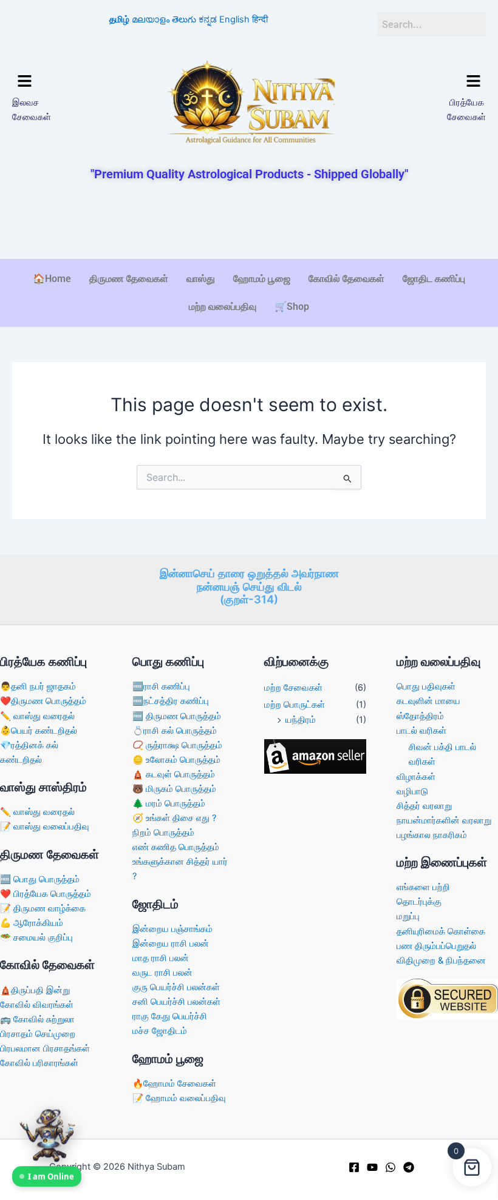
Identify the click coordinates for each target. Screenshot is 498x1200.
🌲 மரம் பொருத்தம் (168, 803)
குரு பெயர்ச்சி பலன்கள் (176, 987)
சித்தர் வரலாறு (424, 805)
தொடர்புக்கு (419, 901)
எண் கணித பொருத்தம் (175, 847)
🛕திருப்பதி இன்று (35, 990)
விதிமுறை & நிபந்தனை (441, 960)
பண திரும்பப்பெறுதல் (436, 945)
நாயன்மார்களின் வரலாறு (444, 820)
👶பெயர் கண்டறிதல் (38, 730)
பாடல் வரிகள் (421, 730)
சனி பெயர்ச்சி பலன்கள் (176, 1001)
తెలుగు (184, 19)
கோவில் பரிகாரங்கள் (39, 1063)
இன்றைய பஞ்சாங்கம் (172, 928)
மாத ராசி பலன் (160, 958)
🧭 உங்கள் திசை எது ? (174, 818)
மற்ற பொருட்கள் (294, 704)
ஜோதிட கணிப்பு (434, 278)
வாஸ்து (200, 278)
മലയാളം (150, 19)
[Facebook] (354, 1167)
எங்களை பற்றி (423, 887)
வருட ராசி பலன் (162, 972)
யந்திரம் (300, 719)
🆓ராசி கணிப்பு (161, 686)
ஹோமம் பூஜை (261, 278)
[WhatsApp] (390, 1167)
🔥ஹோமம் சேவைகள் (174, 1083)
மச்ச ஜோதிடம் (159, 1030)
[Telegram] (408, 1167)
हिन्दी (260, 19)
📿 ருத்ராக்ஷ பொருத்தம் (177, 745)
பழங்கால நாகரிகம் (432, 835)
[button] (66, 82)
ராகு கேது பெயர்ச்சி (169, 1016)
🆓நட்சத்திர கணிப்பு (170, 701)
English (234, 19)
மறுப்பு (408, 916)
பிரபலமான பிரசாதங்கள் (45, 1048)
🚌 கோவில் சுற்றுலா (37, 1019)
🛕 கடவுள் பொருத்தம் (173, 774)
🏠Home (52, 278)
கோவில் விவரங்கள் (36, 1004)
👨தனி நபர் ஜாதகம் (38, 686)
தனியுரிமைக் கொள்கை (441, 931)
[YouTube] (372, 1167)
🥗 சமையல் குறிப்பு (36, 937)
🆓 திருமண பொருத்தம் (176, 716)
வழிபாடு (412, 791)
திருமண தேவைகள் (128, 278)
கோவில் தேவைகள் (346, 278)
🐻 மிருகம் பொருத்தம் (174, 788)
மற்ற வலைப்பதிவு (222, 306)
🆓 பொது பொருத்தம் (40, 879)
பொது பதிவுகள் (426, 686)
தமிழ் (119, 19)
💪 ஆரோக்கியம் (31, 922)
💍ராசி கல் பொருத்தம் (174, 730)
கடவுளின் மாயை (428, 701)
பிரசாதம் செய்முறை (37, 1033)
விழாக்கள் (416, 776)
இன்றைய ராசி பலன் (170, 943)
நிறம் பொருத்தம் (163, 832)
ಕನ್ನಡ (208, 19)
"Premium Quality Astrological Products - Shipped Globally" (249, 174)
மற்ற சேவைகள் (293, 687)
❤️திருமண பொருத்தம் (43, 701)
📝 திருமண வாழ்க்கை (43, 908)
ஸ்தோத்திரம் (420, 716)
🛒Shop (292, 306)
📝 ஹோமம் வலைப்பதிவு (179, 1098)
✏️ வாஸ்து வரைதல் (37, 716)
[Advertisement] (249, 221)
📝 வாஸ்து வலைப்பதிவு (44, 826)
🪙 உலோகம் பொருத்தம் (176, 759)
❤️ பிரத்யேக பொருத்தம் (45, 893)
